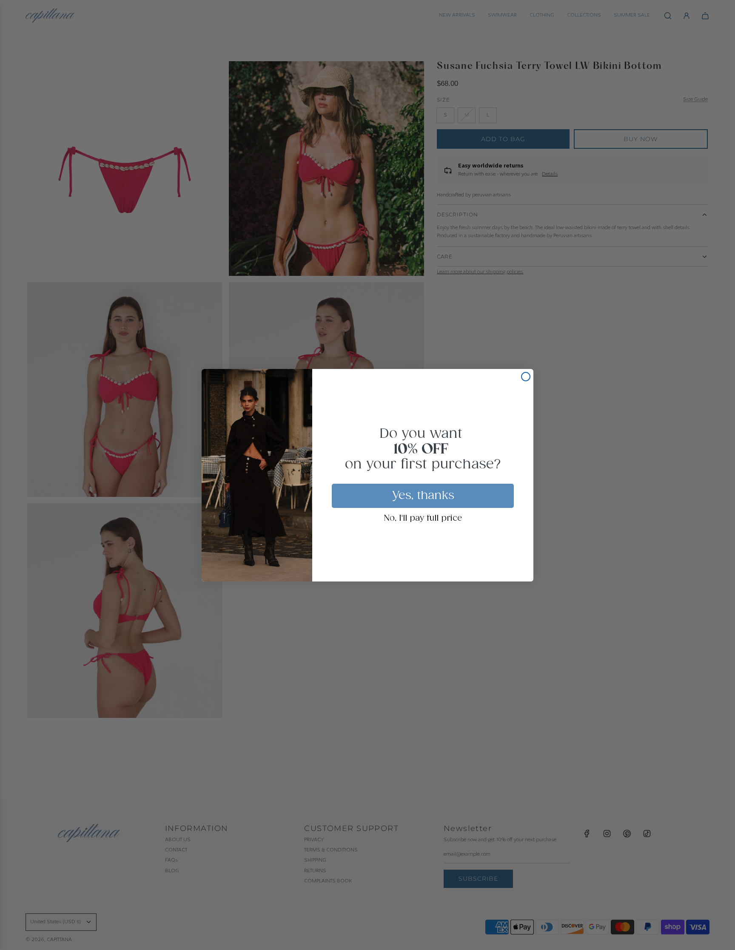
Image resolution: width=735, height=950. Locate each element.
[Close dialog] (525, 376)
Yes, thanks (423, 495)
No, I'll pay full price (423, 518)
